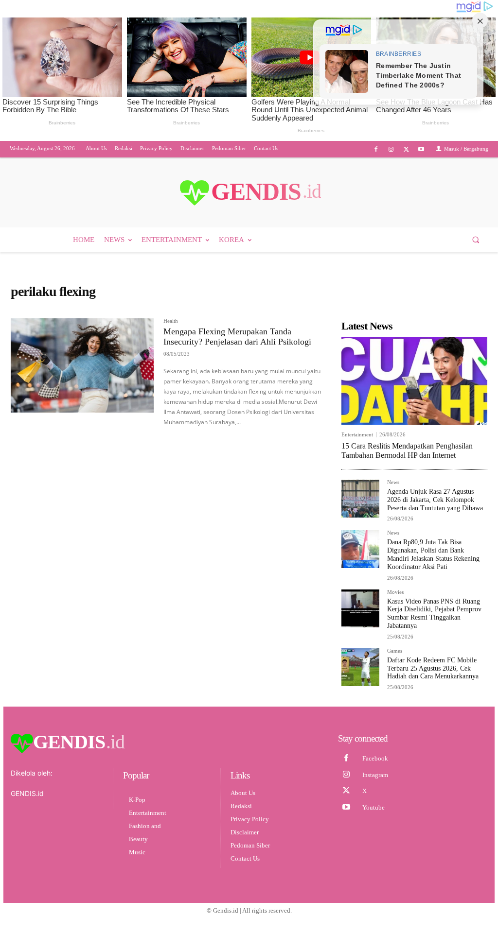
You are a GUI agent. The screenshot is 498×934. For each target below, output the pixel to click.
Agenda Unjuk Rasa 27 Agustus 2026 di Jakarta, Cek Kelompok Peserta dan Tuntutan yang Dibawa (435, 500)
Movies (395, 592)
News (393, 482)
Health (170, 321)
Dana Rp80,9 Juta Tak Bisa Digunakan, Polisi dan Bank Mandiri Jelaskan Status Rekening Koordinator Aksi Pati (433, 554)
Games (394, 651)
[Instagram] (390, 149)
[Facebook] (375, 149)
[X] (406, 149)
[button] (475, 239)
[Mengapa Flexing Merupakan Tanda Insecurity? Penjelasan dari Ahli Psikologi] (82, 365)
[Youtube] (421, 149)
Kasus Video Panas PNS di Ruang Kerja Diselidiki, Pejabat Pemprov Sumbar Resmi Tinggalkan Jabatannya (434, 613)
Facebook (375, 758)
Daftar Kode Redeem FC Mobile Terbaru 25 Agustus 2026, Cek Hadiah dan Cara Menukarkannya (433, 668)
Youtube (373, 807)
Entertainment (357, 434)
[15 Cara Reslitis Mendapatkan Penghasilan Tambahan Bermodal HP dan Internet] (414, 381)
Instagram (375, 774)
